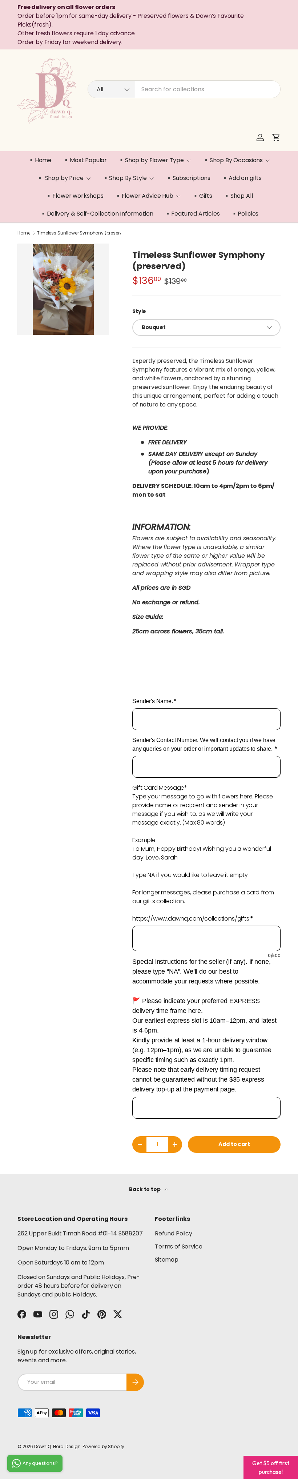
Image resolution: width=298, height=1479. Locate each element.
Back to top (145, 1189)
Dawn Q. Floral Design (57, 1446)
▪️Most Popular (85, 160)
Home (23, 233)
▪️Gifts (202, 196)
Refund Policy (173, 1233)
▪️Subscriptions (187, 178)
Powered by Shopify (103, 1446)
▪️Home (40, 160)
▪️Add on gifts (241, 178)
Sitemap (166, 1259)
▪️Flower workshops (74, 196)
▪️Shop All (238, 196)
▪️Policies (245, 213)
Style (139, 311)
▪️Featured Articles (192, 213)
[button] (276, 137)
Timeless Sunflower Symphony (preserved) (80, 233)
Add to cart (234, 1144)
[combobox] (184, 89)
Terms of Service (178, 1246)
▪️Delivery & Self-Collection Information (96, 213)
